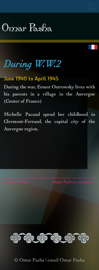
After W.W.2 (16, 182)
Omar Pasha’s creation (73, 182)
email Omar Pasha (66, 260)
